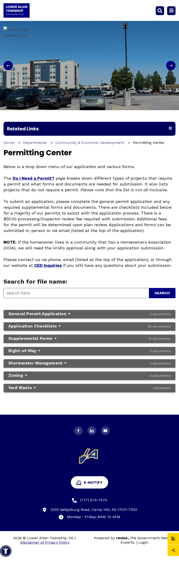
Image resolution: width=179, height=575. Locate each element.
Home (8, 142)
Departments (35, 142)
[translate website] (173, 538)
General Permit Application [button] (89, 313)
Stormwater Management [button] (89, 363)
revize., (122, 538)
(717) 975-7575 (93, 500)
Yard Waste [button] (89, 387)
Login (143, 542)
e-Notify (93, 482)
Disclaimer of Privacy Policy (44, 542)
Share (173, 550)
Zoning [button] (89, 375)
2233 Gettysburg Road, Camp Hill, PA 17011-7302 (93, 509)
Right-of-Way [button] (89, 350)
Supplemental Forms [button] (89, 338)
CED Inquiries (48, 265)
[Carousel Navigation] (89, 65)
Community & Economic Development (89, 142)
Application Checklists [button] (89, 326)
